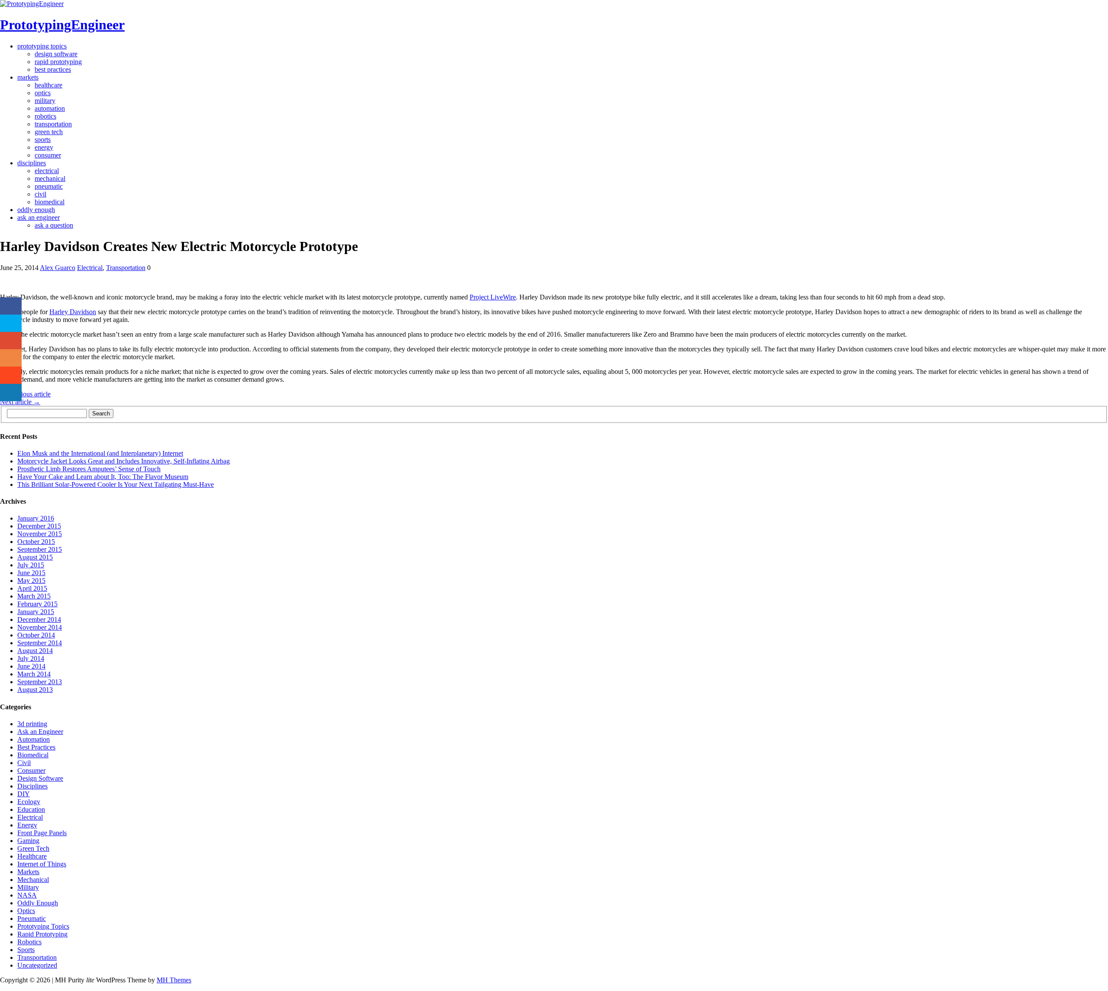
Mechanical (50, 178)
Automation (50, 108)
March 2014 (34, 674)
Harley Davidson (72, 311)
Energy (44, 147)
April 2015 (32, 588)
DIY (23, 794)
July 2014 (30, 658)
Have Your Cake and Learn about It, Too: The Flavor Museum (102, 476)
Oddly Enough (36, 209)
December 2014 (39, 619)
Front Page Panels (42, 833)
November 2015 (39, 533)
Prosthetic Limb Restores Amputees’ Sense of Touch (89, 469)
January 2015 (35, 611)
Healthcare (48, 85)
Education (31, 809)
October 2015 (36, 541)
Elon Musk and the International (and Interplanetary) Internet (100, 453)
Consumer (48, 155)
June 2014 (31, 666)
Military (45, 100)
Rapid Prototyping (58, 61)
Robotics (45, 116)
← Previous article (25, 394)
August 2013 (35, 689)
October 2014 (36, 635)
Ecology (28, 801)
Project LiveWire (493, 297)
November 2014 (39, 627)
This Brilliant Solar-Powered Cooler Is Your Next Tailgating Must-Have (115, 484)
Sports (43, 139)
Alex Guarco (57, 267)
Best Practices (53, 69)
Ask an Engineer (38, 217)
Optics (43, 93)
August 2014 (35, 650)
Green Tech (49, 131)
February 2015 (37, 604)
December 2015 (39, 526)
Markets (28, 77)
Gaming (28, 840)
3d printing (32, 723)
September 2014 (39, 643)
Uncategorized (37, 965)
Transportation (53, 124)
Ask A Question (54, 225)
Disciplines (31, 163)
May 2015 (31, 580)
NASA (27, 895)
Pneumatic (49, 186)
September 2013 (39, 681)
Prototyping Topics (42, 46)
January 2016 (35, 518)
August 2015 (35, 557)
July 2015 (30, 565)
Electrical (47, 170)
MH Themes (174, 980)
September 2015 (39, 549)
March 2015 (34, 596)
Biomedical (49, 202)
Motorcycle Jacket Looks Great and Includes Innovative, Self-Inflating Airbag (123, 461)
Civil (40, 194)
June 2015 (31, 572)
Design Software (56, 54)
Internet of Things (41, 864)
